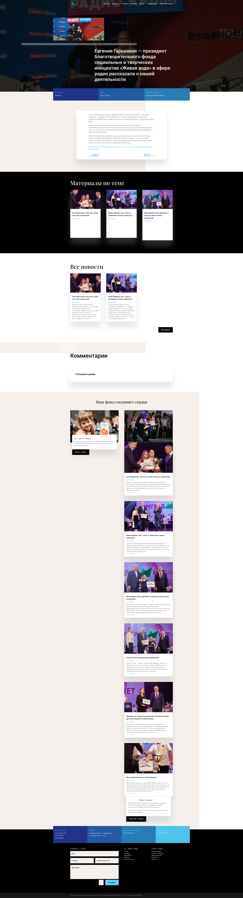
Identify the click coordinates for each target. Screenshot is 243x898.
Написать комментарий (155, 94)
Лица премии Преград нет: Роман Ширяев (141, 777)
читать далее (130, 492)
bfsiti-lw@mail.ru (128, 833)
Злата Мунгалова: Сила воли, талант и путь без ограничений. (148, 477)
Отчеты (126, 857)
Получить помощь (166, 4)
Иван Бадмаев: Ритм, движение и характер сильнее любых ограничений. (156, 215)
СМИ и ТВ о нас (129, 859)
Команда (127, 853)
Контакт (142, 4)
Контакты (154, 857)
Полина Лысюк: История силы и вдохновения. (142, 658)
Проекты (125, 4)
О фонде (115, 4)
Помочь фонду (152, 4)
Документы (128, 855)
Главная (107, 4)
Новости (134, 4)
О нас (126, 851)
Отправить (112, 882)
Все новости (165, 330)
